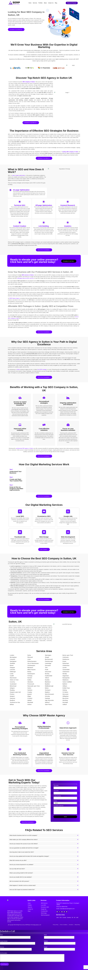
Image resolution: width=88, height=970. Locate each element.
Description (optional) (58, 805)
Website (46, 941)
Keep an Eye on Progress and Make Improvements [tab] (16, 487)
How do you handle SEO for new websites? (21, 877)
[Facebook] (57, 912)
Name (1, 934)
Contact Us (50, 3)
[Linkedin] (62, 912)
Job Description (3, 953)
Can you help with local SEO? (17, 868)
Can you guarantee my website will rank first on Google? (24, 848)
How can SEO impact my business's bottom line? (22, 889)
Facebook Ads (19, 537)
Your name (56, 785)
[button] (72, 3)
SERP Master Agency (14, 298)
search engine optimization (18, 175)
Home (30, 3)
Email (45, 934)
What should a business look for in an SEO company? (23, 835)
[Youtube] (67, 912)
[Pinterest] (64, 912)
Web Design (44, 537)
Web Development (68, 537)
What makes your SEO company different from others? (24, 839)
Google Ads (68, 516)
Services (35, 3)
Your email (56, 790)
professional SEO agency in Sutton (24, 448)
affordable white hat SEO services (25, 278)
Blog (56, 3)
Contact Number (57, 795)
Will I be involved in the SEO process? (19, 881)
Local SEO (20, 516)
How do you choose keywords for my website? (21, 864)
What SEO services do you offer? (18, 860)
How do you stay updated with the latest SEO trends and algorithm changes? (29, 856)
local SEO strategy (42, 369)
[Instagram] (59, 912)
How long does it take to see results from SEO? (22, 852)
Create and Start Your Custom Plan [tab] (16, 479)
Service (55, 800)
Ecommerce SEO (44, 516)
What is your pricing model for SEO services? (21, 873)
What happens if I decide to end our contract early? (23, 885)
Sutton (18, 369)
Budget (45, 947)
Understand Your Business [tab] (16, 471)
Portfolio (40, 3)
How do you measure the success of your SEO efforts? (24, 843)
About (45, 3)
